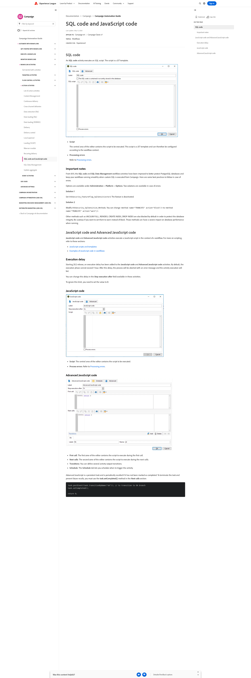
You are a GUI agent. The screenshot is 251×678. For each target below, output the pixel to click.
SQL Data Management (32, 165)
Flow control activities (31, 80)
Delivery (27, 127)
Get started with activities (31, 70)
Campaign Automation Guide (108, 16)
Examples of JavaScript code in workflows (87, 250)
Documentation (72, 16)
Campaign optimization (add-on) (30, 198)
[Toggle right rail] (195, 10)
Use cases (24, 181)
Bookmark (201, 17)
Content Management (32, 96)
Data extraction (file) (31, 111)
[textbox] (36, 23)
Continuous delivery (31, 101)
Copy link (213, 17)
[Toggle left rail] (56, 10)
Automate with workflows (29, 44)
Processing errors (84, 159)
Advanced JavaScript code (206, 53)
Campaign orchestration (28, 192)
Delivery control (29, 132)
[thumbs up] (139, 675)
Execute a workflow (28, 54)
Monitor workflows (28, 59)
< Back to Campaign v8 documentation (33, 213)
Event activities (28, 176)
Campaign (87, 16)
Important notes (203, 32)
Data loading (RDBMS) (32, 122)
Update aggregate (30, 170)
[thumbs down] (144, 675)
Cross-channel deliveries (32, 106)
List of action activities (32, 91)
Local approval (29, 138)
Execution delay (202, 43)
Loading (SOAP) (30, 143)
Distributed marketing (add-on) (31, 208)
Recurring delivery (30, 153)
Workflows (76, 39)
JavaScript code (202, 48)
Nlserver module (30, 148)
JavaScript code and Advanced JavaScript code (212, 37)
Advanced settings (28, 187)
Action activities (28, 85)
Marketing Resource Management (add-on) (35, 203)
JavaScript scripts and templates (83, 246)
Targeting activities (29, 75)
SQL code (199, 27)
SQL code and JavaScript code (35, 159)
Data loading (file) (30, 117)
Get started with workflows (31, 49)
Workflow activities (28, 65)
